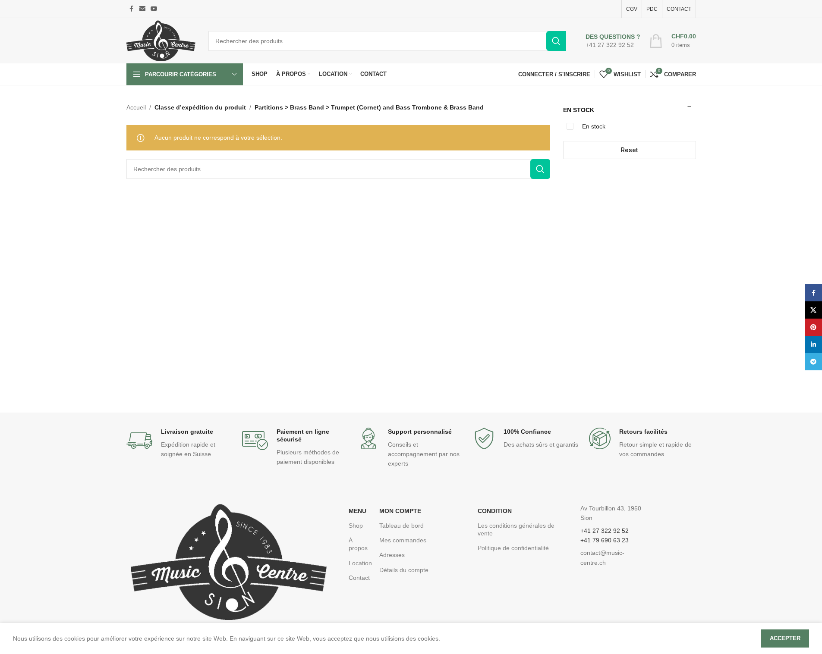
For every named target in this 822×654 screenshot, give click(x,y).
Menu (357, 510)
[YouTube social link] (154, 9)
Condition (495, 510)
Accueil (136, 107)
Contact (359, 577)
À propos (358, 544)
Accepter (785, 638)
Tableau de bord (401, 525)
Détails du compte (403, 569)
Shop (356, 525)
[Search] (556, 41)
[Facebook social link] (131, 9)
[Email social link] (142, 9)
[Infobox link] (613, 41)
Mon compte (400, 510)
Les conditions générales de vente (516, 529)
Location (360, 563)
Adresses (392, 554)
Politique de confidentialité (513, 547)
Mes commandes (402, 540)
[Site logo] (160, 40)
